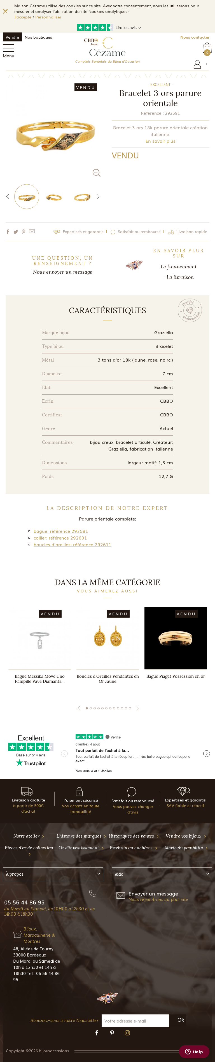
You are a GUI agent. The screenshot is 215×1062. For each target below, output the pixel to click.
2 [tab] (91, 708)
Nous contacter (194, 37)
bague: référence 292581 (61, 531)
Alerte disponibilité (184, 847)
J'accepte (22, 17)
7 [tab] (110, 708)
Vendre (12, 37)
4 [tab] (98, 708)
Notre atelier (27, 836)
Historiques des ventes (132, 836)
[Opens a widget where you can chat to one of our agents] (194, 1052)
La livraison (180, 277)
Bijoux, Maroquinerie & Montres (39, 934)
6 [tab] (106, 708)
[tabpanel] (40, 651)
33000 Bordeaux (29, 954)
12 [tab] (130, 708)
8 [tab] (114, 708)
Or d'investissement (79, 847)
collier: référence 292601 (60, 537)
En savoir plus (161, 140)
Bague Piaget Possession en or (175, 676)
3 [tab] (95, 708)
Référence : (152, 113)
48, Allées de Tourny (33, 948)
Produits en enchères (132, 847)
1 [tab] (87, 708)
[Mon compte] (197, 64)
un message (79, 272)
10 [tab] (122, 708)
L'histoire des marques (79, 836)
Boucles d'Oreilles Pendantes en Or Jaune (108, 679)
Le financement (179, 267)
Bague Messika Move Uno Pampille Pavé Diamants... (40, 679)
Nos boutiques (38, 37)
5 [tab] (102, 708)
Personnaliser (48, 17)
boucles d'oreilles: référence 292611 (72, 544)
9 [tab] (118, 708)
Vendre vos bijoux (184, 836)
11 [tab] (126, 708)
